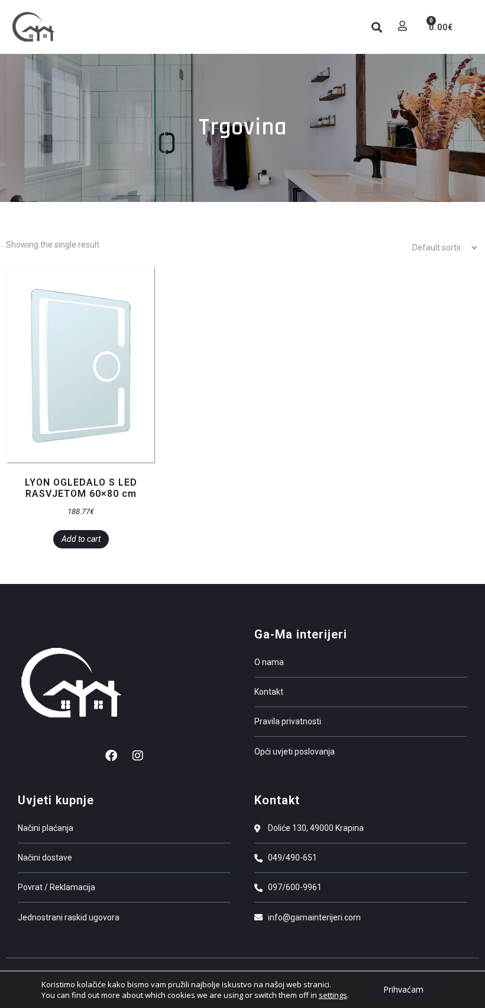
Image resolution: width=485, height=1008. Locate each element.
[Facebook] (111, 756)
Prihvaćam (403, 989)
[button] (346, 27)
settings (333, 995)
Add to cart (81, 539)
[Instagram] (138, 756)
